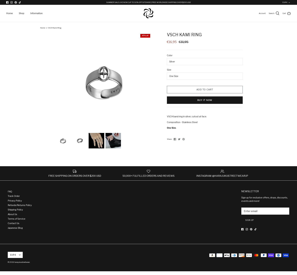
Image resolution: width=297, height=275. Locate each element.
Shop (21, 13)
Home (9, 13)
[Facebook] (7, 2)
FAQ (10, 191)
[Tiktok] (20, 2)
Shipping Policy (15, 209)
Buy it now (204, 100)
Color (169, 55)
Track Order (14, 196)
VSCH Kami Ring (54, 28)
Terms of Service (16, 218)
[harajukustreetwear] (148, 13)
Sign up (249, 220)
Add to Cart (204, 89)
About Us (12, 214)
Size (169, 69)
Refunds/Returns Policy (20, 205)
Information (36, 13)
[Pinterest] (16, 2)
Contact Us (13, 223)
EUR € (284, 2)
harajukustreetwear (22, 262)
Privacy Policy (15, 200)
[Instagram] (11, 2)
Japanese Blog (15, 228)
